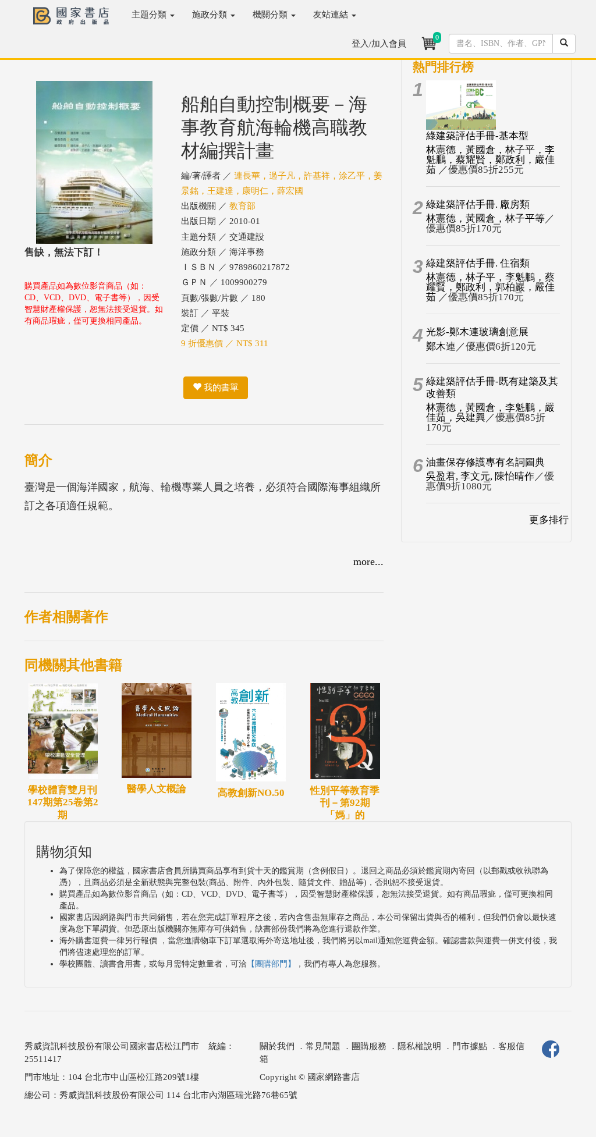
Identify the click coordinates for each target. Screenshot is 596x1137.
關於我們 (277, 1046)
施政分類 (210, 14)
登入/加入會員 (379, 43)
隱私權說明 (419, 1046)
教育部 (242, 206)
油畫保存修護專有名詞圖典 (485, 462)
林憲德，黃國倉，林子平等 (485, 218)
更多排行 (549, 519)
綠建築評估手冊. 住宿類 (478, 263)
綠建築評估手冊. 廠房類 (478, 204)
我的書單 (220, 387)
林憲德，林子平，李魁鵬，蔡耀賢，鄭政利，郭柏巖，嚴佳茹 (490, 287)
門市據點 (469, 1046)
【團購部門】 (271, 964)
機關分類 (271, 14)
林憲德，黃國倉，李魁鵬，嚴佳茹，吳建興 (490, 412)
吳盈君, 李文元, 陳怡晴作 (480, 476)
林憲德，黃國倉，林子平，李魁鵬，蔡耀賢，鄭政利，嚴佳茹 (490, 159)
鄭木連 (441, 346)
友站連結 (331, 14)
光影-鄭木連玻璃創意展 (477, 331)
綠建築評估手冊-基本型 (477, 135)
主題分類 (150, 14)
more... (368, 561)
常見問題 (323, 1046)
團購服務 (369, 1046)
